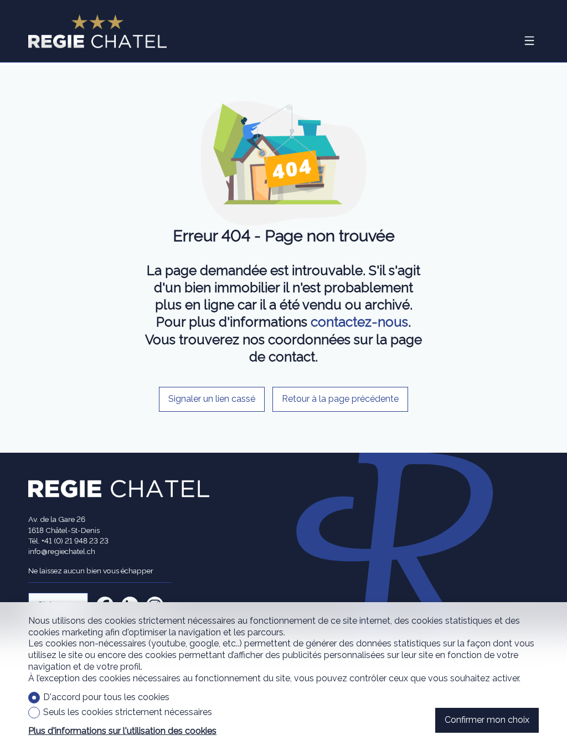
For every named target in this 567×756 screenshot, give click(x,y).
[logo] (97, 31)
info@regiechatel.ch (61, 551)
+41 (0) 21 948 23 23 (75, 540)
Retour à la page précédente (340, 398)
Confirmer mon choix (487, 719)
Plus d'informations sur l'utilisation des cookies (122, 731)
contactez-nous (359, 322)
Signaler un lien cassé (211, 398)
